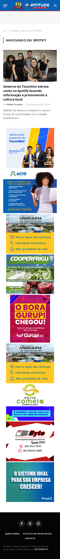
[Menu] (5, 5)
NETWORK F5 (41, 549)
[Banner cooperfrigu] (30, 293)
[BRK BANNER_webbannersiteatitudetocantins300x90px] (30, 419)
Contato (30, 538)
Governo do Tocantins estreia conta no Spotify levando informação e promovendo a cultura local (25, 93)
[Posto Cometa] (30, 404)
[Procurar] (55, 5)
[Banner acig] (30, 212)
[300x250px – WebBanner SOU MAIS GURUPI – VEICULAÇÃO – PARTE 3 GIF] (30, 341)
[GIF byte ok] (30, 460)
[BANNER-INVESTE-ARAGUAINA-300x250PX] (30, 252)
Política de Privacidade (37, 534)
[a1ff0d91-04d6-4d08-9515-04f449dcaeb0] (30, 167)
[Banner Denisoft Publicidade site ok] (30, 501)
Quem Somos (12, 534)
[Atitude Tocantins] (31, 5)
